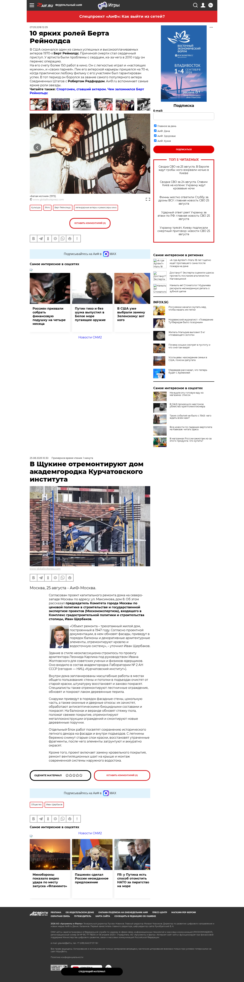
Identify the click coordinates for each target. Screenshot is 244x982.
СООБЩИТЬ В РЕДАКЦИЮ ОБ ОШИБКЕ (135, 916)
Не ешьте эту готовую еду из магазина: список (186, 394)
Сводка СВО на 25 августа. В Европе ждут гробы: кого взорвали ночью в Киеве (184, 170)
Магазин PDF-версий (183, 912)
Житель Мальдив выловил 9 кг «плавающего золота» (187, 333)
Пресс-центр (159, 912)
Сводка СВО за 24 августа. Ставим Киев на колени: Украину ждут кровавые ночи (184, 185)
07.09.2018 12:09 (39, 27)
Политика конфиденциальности (67, 957)
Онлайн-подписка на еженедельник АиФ (123, 912)
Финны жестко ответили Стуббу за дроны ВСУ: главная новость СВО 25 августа (183, 200)
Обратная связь (60, 916)
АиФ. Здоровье (166, 136)
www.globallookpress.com (48, 199)
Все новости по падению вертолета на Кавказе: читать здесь (191, 428)
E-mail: (158, 110)
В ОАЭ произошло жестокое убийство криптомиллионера (187, 405)
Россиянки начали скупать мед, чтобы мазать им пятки (187, 308)
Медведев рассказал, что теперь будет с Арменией (188, 371)
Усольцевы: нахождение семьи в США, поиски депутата (188, 358)
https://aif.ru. (61, 951)
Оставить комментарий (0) (90, 223)
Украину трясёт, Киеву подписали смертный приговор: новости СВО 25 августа (183, 231)
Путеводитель (82, 916)
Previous (37, 147)
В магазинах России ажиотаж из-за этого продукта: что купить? (191, 439)
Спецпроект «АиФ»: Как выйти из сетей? (122, 16)
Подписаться (184, 149)
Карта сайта (103, 916)
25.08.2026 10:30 (39, 458)
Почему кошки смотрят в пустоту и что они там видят (189, 346)
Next (142, 147)
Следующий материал (92, 971)
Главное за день (166, 126)
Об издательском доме (80, 912)
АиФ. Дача (163, 131)
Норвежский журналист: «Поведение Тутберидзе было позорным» (191, 321)
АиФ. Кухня (164, 141)
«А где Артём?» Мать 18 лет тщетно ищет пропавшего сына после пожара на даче (190, 263)
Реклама (56, 912)
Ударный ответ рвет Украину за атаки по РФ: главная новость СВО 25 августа (184, 216)
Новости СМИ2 (90, 337)
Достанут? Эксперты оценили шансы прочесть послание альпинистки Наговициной (192, 275)
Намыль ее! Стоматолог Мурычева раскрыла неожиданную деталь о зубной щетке (190, 288)
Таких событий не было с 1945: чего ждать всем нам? (190, 417)
